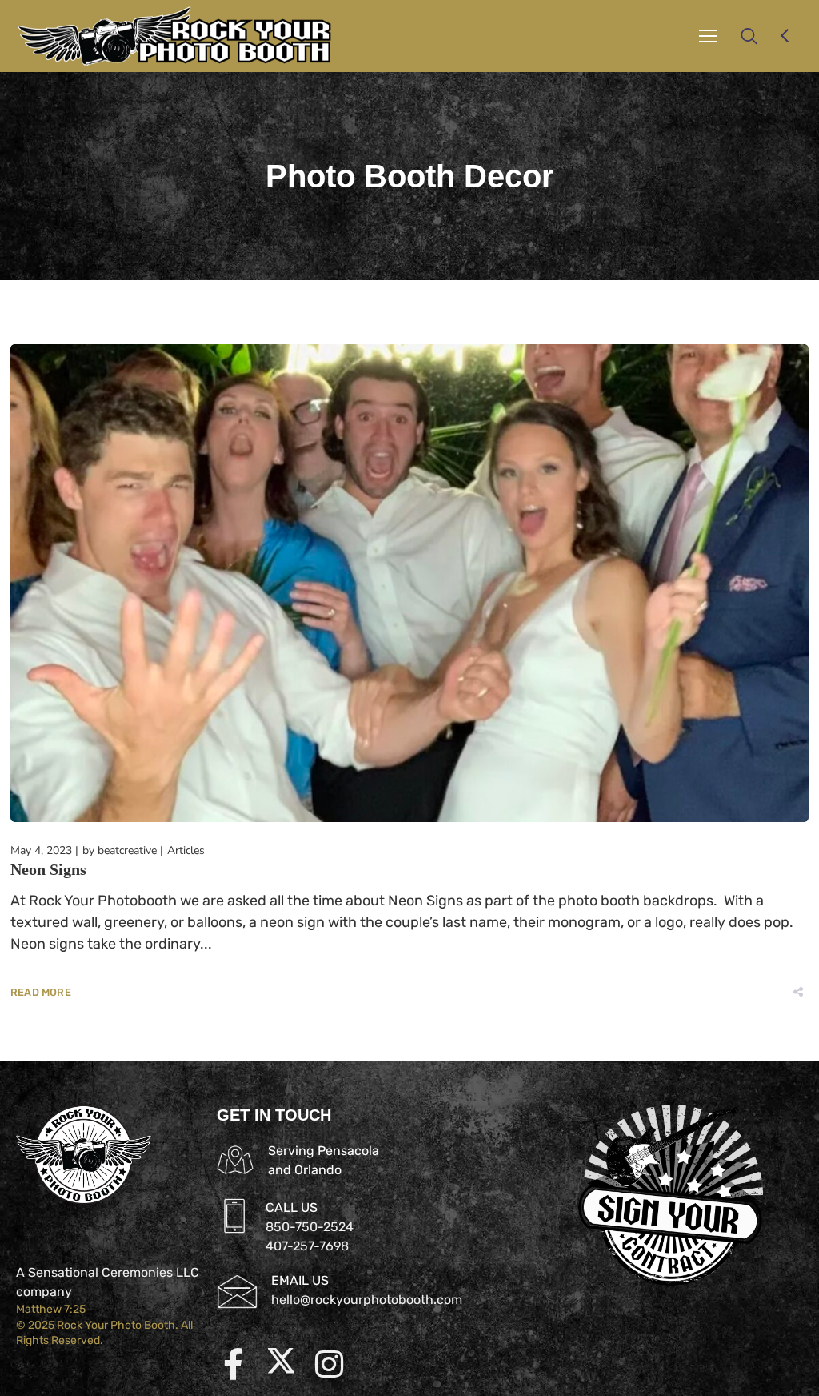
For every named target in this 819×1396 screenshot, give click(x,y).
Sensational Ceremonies (100, 1272)
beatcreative (127, 850)
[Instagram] (329, 1364)
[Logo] (174, 36)
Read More (40, 992)
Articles (186, 850)
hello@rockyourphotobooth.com (366, 1299)
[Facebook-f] (233, 1364)
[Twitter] (281, 1364)
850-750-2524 (310, 1226)
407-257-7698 (307, 1246)
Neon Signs (48, 869)
